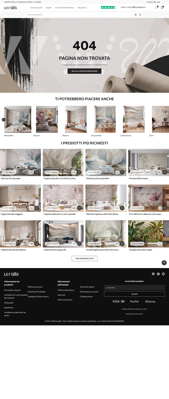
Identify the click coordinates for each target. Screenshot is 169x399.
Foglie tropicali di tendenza (13, 249)
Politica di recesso (35, 287)
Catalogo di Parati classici (38, 296)
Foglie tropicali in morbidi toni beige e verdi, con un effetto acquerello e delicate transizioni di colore (60, 178)
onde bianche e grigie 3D (55, 249)
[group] (17, 121)
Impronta (61, 295)
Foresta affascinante (138, 178)
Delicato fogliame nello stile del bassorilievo (103, 214)
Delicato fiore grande (10, 178)
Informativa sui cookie (89, 292)
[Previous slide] (4, 119)
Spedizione (8, 307)
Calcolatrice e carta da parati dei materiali (15, 296)
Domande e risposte (12, 290)
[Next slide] (165, 119)
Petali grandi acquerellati (97, 178)
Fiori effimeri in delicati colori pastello (146, 214)
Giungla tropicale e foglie (140, 249)
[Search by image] (135, 14)
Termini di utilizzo (87, 287)
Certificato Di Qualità (36, 292)
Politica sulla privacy (66, 290)
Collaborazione (86, 296)
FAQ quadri (8, 303)
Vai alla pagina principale (84, 71)
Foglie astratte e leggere (12, 214)
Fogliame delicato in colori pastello (60, 214)
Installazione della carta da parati (15, 313)
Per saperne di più (85, 258)
